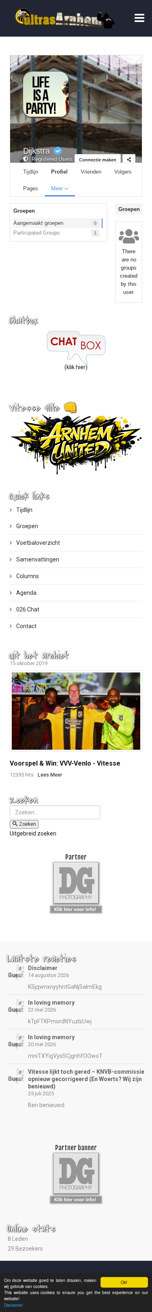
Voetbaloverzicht (37, 543)
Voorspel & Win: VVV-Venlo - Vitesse (65, 763)
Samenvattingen (37, 559)
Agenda (25, 593)
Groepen (26, 526)
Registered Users (50, 159)
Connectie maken (97, 159)
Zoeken (27, 824)
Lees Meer (50, 775)
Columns (27, 576)
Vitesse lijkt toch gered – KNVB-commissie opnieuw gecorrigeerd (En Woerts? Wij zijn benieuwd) (86, 1079)
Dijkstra (36, 150)
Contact (25, 626)
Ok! (124, 1282)
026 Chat (27, 609)
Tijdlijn (23, 510)
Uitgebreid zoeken (33, 833)
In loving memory (51, 1002)
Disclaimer (43, 968)
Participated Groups (36, 233)
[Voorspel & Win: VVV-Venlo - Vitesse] (76, 711)
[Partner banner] (76, 908)
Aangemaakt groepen (38, 223)
